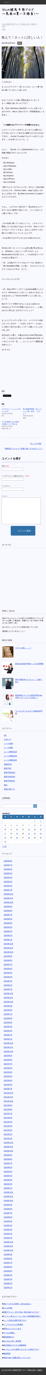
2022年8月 (8, 1060)
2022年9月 (8, 1056)
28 (29, 838)
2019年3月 (8, 1230)
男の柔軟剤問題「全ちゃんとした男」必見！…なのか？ (32, 411)
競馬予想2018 (9, 773)
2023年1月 (8, 1039)
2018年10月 (8, 1250)
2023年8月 (8, 1010)
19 (17, 833)
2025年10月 (8, 902)
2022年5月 (8, 1072)
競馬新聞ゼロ (8, 1337)
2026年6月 (8, 869)
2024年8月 (8, 960)
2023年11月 (8, 998)
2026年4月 (8, 878)
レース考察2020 (10, 760)
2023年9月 (8, 1006)
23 (41, 833)
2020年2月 (8, 1184)
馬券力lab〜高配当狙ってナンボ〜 (17, 1358)
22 (35, 833)
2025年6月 (8, 919)
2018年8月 (8, 1259)
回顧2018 (8, 764)
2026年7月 (8, 865)
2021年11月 (8, 1097)
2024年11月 (8, 948)
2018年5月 (8, 1271)
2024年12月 (8, 944)
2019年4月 (8, 1225)
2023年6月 (8, 1018)
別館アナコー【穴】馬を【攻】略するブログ (21, 1312)
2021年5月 (8, 1122)
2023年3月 (8, 1031)
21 (29, 833)
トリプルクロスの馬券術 (13, 1325)
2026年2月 (8, 886)
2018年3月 (8, 1279)
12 (17, 829)
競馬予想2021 (9, 781)
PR (5, 735)
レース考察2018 (10, 752)
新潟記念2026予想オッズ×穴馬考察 (29, 664)
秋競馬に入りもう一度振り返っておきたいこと (23, 449)
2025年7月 (8, 915)
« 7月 (4, 847)
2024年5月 (8, 973)
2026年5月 (8, 873)
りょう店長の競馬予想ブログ (15, 1320)
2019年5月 (8, 1221)
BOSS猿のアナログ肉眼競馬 (14, 1345)
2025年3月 (8, 931)
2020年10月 (8, 1151)
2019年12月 (8, 1192)
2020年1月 (8, 1188)
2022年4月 (8, 1076)
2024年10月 (8, 952)
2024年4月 (8, 977)
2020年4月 (8, 1176)
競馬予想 (7, 768)
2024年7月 (8, 965)
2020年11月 (8, 1147)
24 (5, 838)
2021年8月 (8, 1109)
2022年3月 (8, 1080)
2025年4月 (8, 927)
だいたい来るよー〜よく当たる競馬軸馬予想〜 (22, 1316)
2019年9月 (8, 1205)
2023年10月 (8, 1002)
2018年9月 (8, 1254)
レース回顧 (8, 744)
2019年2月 (8, 1234)
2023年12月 (8, 994)
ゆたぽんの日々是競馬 (12, 1341)
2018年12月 (8, 1242)
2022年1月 (8, 1089)
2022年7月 (8, 1064)
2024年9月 (8, 956)
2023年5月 (8, 1022)
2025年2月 (8, 936)
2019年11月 (8, 1196)
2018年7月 (8, 1263)
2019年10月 (8, 1201)
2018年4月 (8, 1275)
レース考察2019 (10, 756)
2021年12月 (8, 1093)
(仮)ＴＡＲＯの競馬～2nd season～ (17, 1304)
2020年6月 (8, 1167)
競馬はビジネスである (12, 1329)
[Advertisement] (20, 370)
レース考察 (8, 748)
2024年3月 (8, 981)
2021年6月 (8, 1118)
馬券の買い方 (9, 789)
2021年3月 (8, 1130)
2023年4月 (8, 1027)
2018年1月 (8, 1288)
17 (5, 833)
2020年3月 (8, 1180)
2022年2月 (8, 1085)
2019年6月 (8, 1217)
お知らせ (7, 739)
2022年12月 (8, 1043)
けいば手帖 (7, 1308)
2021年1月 (8, 1138)
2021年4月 (8, 1126)
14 (29, 829)
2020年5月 (8, 1172)
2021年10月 (8, 1101)
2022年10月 (8, 1051)
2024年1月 (8, 989)
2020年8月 (8, 1159)
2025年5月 (8, 923)
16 (41, 829)
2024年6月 (8, 969)
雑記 (19, 43)
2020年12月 (8, 1143)
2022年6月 (8, 1068)
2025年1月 (8, 940)
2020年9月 (8, 1155)
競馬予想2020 (9, 777)
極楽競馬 (6, 1354)
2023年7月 (8, 1014)
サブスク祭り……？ (23, 648)
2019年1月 (8, 1238)
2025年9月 (8, 907)
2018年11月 (8, 1246)
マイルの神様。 (9, 1333)
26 (17, 838)
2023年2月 (8, 1035)
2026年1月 (8, 890)
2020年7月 (8, 1163)
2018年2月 (8, 1283)
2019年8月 (8, 1209)
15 (35, 829)
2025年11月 (8, 898)
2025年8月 (8, 911)
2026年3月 (8, 882)
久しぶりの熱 (35, 444)
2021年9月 (8, 1105)
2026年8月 (8, 861)
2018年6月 (8, 1267)
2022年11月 (8, 1047)
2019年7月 (8, 1213)
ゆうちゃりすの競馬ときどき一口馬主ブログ (21, 1349)
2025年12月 (8, 894)
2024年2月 (8, 985)
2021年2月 (8, 1134)
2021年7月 (8, 1114)
